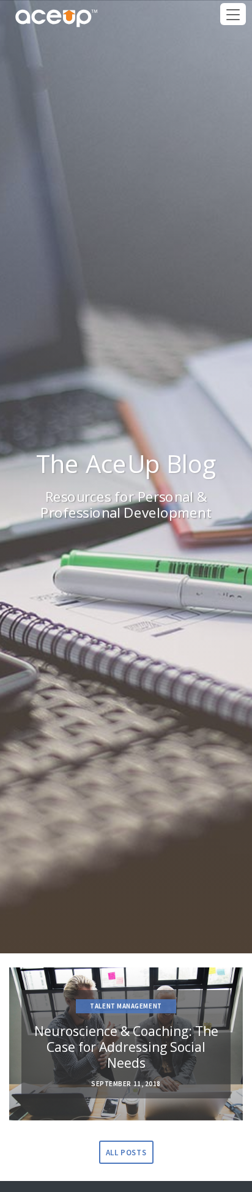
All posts (126, 1152)
